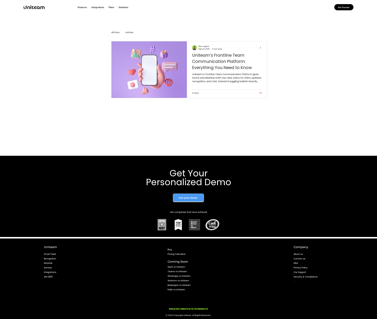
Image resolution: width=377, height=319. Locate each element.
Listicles (129, 32)
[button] (82, 7)
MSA (296, 263)
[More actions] (261, 47)
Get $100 (48, 276)
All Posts (115, 32)
